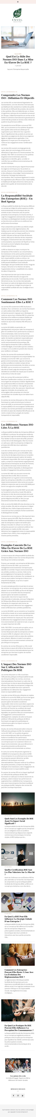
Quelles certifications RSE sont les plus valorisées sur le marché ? (20, 872)
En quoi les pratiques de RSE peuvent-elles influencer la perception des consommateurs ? (19, 1027)
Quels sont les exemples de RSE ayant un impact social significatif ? (19, 821)
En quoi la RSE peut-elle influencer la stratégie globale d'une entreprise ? (18, 918)
